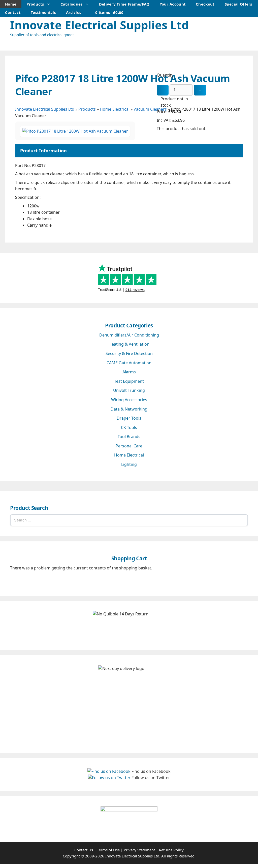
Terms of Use (108, 849)
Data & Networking (129, 409)
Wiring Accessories (129, 399)
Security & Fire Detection (129, 353)
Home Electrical (129, 455)
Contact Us (83, 849)
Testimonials (43, 12)
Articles (73, 12)
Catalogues (71, 4)
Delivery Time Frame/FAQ (124, 4)
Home (10, 4)
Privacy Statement (139, 849)
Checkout (205, 4)
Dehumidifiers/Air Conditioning (129, 335)
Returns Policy (171, 849)
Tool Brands (129, 436)
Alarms (129, 372)
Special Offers (238, 4)
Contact (13, 12)
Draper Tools (129, 418)
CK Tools (129, 427)
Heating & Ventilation (129, 344)
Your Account (173, 4)
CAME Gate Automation (129, 363)
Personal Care (129, 446)
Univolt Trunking (129, 390)
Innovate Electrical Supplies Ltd (99, 25)
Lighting (129, 464)
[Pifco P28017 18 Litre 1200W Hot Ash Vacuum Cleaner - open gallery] (75, 131)
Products (35, 4)
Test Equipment (129, 381)
